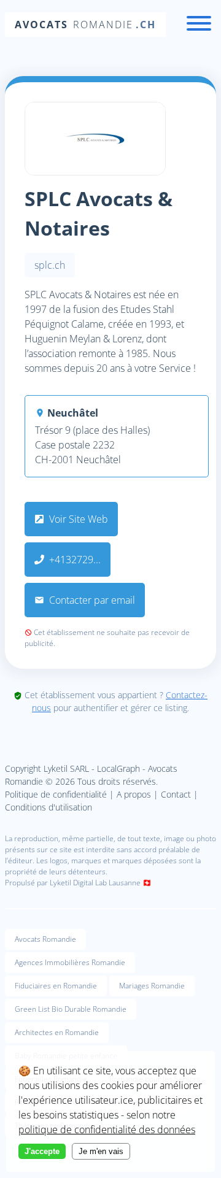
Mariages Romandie (152, 985)
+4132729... (75, 559)
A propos (134, 794)
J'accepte (42, 1151)
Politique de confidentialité (56, 794)
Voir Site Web (77, 519)
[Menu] (199, 24)
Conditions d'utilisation (48, 807)
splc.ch (49, 265)
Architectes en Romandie (57, 1032)
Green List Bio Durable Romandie (70, 1009)
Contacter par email (91, 600)
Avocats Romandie (45, 939)
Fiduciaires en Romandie (56, 985)
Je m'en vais (101, 1151)
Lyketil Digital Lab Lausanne (95, 882)
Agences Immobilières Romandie (70, 962)
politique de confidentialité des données (106, 1129)
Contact (176, 794)
